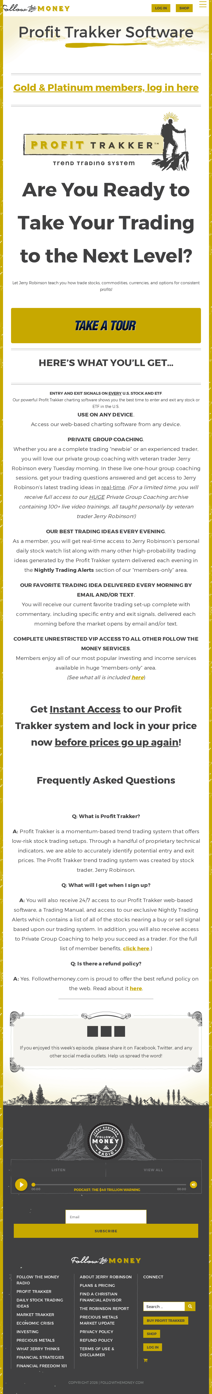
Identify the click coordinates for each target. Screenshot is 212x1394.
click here (136, 948)
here (137, 677)
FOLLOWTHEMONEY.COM (122, 1382)
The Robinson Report (104, 1308)
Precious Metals (36, 1340)
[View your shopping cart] (146, 1360)
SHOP (184, 8)
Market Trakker (35, 1314)
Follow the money (106, 1260)
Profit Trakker (34, 1291)
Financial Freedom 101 (42, 1365)
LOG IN (152, 1347)
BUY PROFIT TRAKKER (166, 1320)
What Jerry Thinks (38, 1348)
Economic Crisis (35, 1323)
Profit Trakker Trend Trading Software (35, 8)
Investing (28, 1331)
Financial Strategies (40, 1357)
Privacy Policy (96, 1331)
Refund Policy (96, 1340)
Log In (161, 8)
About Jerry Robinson (106, 1276)
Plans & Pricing (97, 1285)
